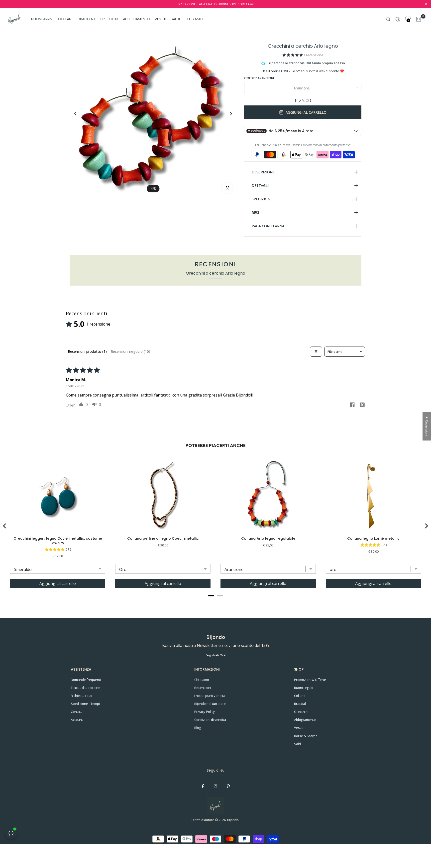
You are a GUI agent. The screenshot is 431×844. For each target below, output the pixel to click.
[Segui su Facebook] (203, 786)
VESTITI (160, 18)
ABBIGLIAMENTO (136, 18)
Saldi (298, 744)
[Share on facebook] (352, 405)
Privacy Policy (204, 711)
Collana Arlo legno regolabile (268, 538)
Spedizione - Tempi (85, 703)
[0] (418, 19)
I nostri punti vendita (209, 695)
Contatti (77, 711)
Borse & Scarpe (306, 736)
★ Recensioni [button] (427, 426)
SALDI (175, 18)
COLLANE (65, 18)
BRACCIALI (86, 18)
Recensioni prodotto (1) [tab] (87, 351)
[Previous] (80, 113)
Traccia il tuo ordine (85, 687)
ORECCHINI (109, 18)
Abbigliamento (305, 719)
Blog (197, 727)
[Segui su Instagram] (215, 786)
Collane (300, 695)
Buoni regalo (303, 687)
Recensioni (202, 687)
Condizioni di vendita (210, 719)
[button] (293, 55)
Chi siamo (201, 679)
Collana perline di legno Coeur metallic (163, 538)
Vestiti (298, 727)
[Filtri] (316, 352)
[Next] (226, 113)
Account (77, 719)
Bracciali (300, 703)
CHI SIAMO (194, 18)
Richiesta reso (81, 695)
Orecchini (301, 711)
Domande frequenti (86, 679)
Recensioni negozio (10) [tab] (130, 351)
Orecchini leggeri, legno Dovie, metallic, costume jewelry (57, 540)
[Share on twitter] (362, 406)
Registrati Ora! (215, 655)
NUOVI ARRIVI (42, 18)
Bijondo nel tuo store (210, 703)
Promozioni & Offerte (310, 679)
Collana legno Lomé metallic (373, 538)
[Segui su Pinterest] (228, 786)
